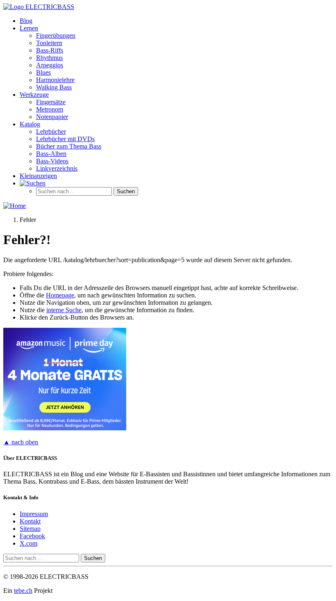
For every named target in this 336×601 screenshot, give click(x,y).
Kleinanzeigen (38, 175)
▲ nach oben (20, 442)
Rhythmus (49, 57)
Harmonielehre (55, 79)
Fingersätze (51, 101)
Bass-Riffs (49, 50)
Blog (26, 20)
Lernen (29, 28)
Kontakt (30, 521)
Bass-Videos (52, 161)
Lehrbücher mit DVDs (65, 138)
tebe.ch (23, 590)
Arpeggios (49, 65)
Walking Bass (54, 87)
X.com (28, 543)
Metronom (49, 109)
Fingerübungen (55, 35)
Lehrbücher (51, 131)
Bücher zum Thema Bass (68, 146)
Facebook (32, 535)
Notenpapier (52, 116)
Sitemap (30, 528)
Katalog (30, 124)
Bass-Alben (51, 153)
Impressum (34, 513)
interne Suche (64, 309)
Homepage (60, 295)
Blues (43, 72)
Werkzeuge (34, 94)
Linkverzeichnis (56, 168)
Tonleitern (49, 42)
